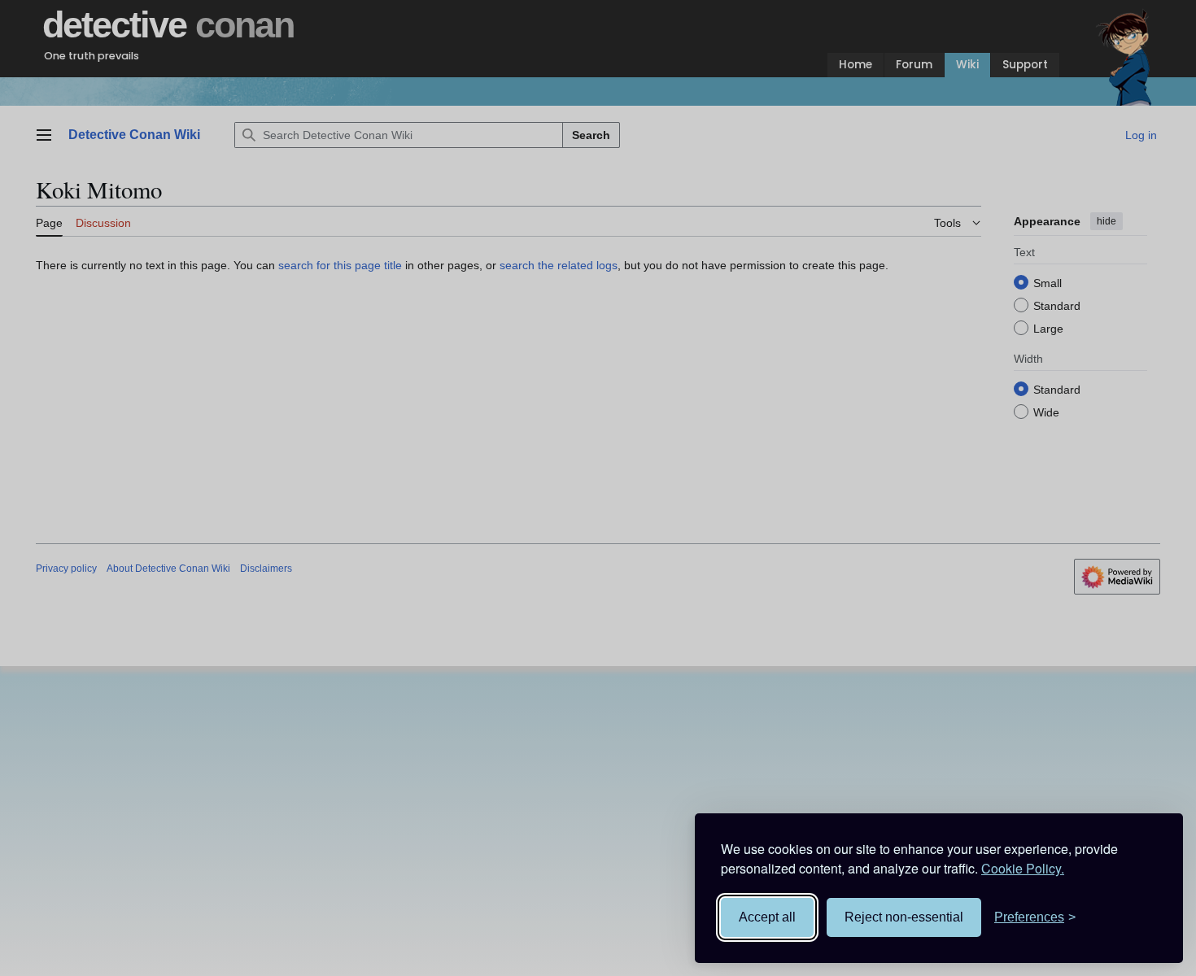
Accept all (767, 917)
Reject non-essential (904, 917)
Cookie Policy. (1022, 868)
